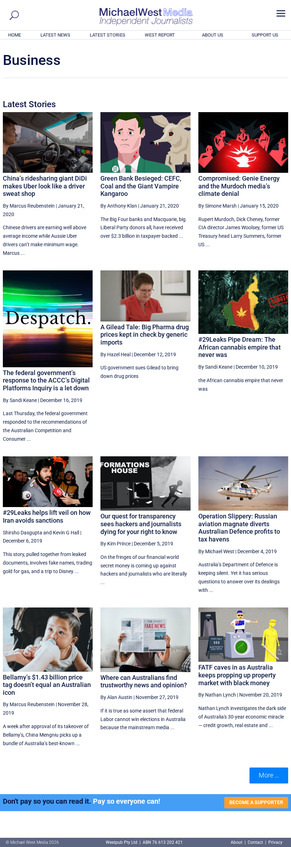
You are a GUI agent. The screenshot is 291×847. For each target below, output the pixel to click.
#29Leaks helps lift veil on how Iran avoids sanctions (46, 516)
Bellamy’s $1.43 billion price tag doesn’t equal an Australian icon (47, 684)
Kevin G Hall (66, 532)
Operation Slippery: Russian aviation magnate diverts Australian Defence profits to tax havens (239, 527)
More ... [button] (269, 775)
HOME (14, 35)
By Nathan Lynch (217, 695)
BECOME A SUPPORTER (256, 802)
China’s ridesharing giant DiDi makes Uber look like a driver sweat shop (45, 186)
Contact (255, 842)
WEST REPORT (160, 35)
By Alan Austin (116, 697)
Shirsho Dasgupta (22, 532)
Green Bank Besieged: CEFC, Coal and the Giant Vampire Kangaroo (140, 186)
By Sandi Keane (20, 400)
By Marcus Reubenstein (29, 206)
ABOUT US (212, 35)
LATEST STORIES (107, 35)
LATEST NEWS (55, 35)
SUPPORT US (265, 35)
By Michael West (216, 551)
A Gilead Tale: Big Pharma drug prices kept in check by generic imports (144, 334)
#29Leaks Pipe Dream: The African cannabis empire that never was (239, 347)
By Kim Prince (115, 543)
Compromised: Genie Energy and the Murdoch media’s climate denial (239, 186)
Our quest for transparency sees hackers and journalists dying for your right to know (140, 523)
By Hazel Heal (115, 354)
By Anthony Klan (118, 206)
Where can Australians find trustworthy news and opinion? (143, 681)
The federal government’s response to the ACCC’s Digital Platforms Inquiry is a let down (46, 380)
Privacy (275, 842)
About (237, 842)
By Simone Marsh (217, 206)
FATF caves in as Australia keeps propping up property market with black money (237, 675)
